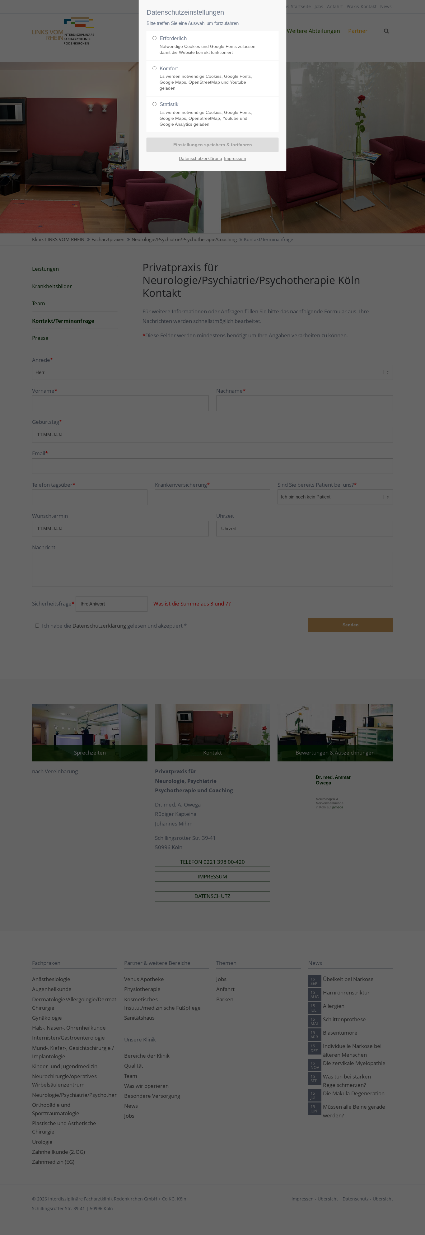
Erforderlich (207, 45)
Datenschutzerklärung (200, 158)
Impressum (235, 158)
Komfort (206, 78)
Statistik (206, 114)
